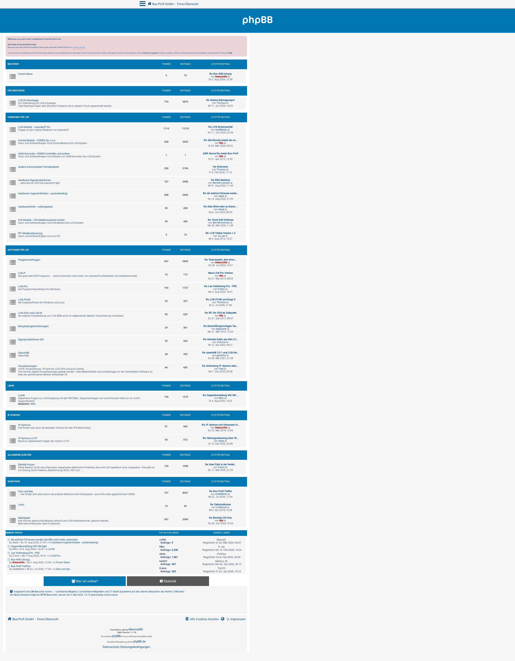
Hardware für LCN (18, 117)
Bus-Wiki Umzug (20, 559)
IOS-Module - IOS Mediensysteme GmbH (41, 219)
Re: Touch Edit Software (220, 219)
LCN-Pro (23, 286)
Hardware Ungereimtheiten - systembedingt (42, 193)
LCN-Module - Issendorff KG (34, 127)
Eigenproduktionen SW (31, 339)
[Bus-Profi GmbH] (257, 21)
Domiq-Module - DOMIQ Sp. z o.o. (37, 140)
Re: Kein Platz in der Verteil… (220, 464)
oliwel (221, 209)
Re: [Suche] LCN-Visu (220, 517)
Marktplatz (24, 517)
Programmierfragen (29, 259)
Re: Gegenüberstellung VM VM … (220, 395)
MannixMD (136, 629)
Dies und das (25, 491)
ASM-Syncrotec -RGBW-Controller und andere (44, 153)
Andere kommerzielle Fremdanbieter (38, 166)
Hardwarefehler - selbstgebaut (35, 206)
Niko (33, 404)
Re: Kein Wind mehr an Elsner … (221, 206)
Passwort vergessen (150, 53)
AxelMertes (221, 129)
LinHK (11, 385)
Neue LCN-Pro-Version (220, 273)
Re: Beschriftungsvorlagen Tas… (220, 326)
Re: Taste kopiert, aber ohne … (221, 259)
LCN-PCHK (24, 299)
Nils (221, 143)
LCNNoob (221, 507)
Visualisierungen (27, 366)
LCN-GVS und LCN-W (30, 312)
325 (174, 571)
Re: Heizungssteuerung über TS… (220, 438)
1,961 (175, 557)
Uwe (221, 368)
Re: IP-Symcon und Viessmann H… (220, 424)
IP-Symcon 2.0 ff (27, 438)
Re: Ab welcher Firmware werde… (220, 193)
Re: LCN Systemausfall (220, 127)
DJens (221, 289)
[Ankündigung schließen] (244, 40)
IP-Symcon (14, 415)
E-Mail (230, 53)
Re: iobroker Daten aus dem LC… (220, 339)
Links (21, 504)
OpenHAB (23, 352)
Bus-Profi (13, 64)
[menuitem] (236, 619)
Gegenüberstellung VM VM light (28, 546)
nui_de (221, 236)
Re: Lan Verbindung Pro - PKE (220, 286)
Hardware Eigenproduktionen (34, 180)
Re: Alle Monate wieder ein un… (220, 140)
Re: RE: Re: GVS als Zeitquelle (220, 312)
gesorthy (221, 355)
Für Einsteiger (16, 90)
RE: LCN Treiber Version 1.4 (220, 233)
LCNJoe (221, 342)
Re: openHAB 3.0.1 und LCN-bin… (220, 352)
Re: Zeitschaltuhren (220, 504)
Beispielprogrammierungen (33, 326)
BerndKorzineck (221, 182)
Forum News (25, 73)
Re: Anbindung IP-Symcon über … (220, 365)
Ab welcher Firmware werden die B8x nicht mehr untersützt (43, 539)
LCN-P (21, 273)
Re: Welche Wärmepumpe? (220, 100)
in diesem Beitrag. (78, 47)
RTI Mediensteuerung (30, 233)
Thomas (221, 103)
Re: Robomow (220, 166)
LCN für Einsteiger (28, 100)
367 (174, 564)
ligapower (221, 328)
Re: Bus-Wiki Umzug (220, 73)
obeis (221, 196)
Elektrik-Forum (26, 464)
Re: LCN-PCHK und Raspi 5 (220, 299)
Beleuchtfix (221, 76)
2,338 (175, 549)
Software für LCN (18, 250)
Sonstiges (14, 481)
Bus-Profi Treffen (20, 566)
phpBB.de (139, 641)
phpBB (116, 636)
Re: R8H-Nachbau (220, 180)
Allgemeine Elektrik (19, 455)
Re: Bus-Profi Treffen (220, 491)
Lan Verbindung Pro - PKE (25, 552)
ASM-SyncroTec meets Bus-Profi (220, 153)
